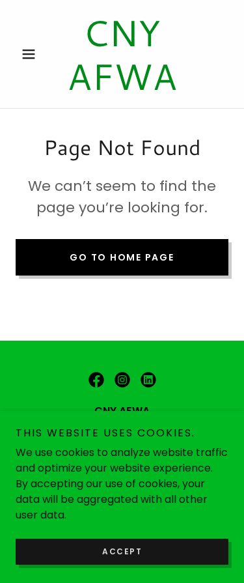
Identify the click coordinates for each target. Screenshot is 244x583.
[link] (122, 54)
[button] (31, 54)
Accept (122, 551)
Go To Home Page (122, 257)
